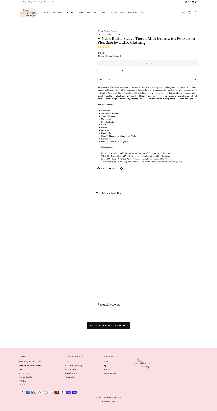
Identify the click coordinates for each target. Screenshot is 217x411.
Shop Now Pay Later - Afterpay (30, 365)
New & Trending (53, 12)
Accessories (118, 12)
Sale (143, 12)
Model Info (106, 80)
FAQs (67, 361)
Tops (80, 12)
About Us (22, 2)
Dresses (70, 12)
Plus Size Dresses (110, 31)
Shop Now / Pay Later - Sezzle (30, 361)
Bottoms (91, 12)
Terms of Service (25, 384)
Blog (30, 2)
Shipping (100, 56)
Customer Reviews (50, 2)
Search (21, 369)
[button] (103, 47)
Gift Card (22, 381)
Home (99, 31)
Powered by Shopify (108, 401)
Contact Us (38, 2)
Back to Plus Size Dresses (110, 325)
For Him (132, 12)
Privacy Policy (70, 377)
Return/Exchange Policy (73, 365)
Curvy (103, 12)
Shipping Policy (70, 369)
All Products (23, 373)
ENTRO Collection (108, 34)
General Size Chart (26, 377)
